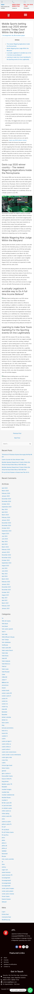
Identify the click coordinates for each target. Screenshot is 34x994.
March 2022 (5, 579)
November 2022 (6, 557)
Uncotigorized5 (6, 885)
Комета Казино (6, 899)
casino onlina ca (6, 744)
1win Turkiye (5, 639)
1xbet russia (5, 669)
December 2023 (6, 523)
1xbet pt (4, 666)
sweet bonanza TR (7, 875)
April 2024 (5, 512)
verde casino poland (7, 891)
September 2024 (6, 506)
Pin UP (4, 827)
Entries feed (5, 914)
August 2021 (5, 595)
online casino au (6, 811)
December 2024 (6, 498)
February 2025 (6, 493)
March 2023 (5, 547)
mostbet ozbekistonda (8, 795)
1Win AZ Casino (6, 621)
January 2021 (5, 608)
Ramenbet (5, 853)
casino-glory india (7, 757)
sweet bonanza (6, 872)
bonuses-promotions (7, 728)
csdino (3, 762)
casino (3, 738)
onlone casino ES (6, 816)
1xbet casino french (7, 650)
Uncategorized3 (6, 880)
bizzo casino (5, 722)
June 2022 (5, 571)
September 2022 (6, 563)
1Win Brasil (5, 623)
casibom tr (5, 736)
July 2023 (4, 536)
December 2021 (6, 587)
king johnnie (5, 781)
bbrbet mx (4, 720)
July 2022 (4, 568)
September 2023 (6, 531)
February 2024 (6, 517)
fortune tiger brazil (7, 765)
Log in (3, 911)
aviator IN (4, 698)
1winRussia (5, 645)
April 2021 (4, 600)
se (2, 861)
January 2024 (6, 520)
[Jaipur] (2, 2)
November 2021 (6, 589)
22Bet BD (4, 677)
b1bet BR (4, 709)
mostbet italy (5, 792)
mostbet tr (5, 800)
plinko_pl (4, 848)
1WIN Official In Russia (8, 637)
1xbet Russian (6, 671)
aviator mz (5, 704)
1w (2, 618)
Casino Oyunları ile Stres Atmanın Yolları (13, 459)
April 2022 (4, 576)
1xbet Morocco (6, 663)
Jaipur (2, 4)
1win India (4, 634)
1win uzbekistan (6, 642)
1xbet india (5, 653)
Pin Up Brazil (5, 829)
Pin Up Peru (5, 835)
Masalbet (4, 786)
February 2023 (6, 549)
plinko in (4, 843)
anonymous (5, 685)
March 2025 (5, 490)
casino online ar (6, 746)
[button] (25, 14)
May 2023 (5, 541)
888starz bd (5, 682)
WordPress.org (6, 919)
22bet (3, 674)
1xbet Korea (5, 655)
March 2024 (5, 514)
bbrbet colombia (6, 717)
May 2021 (4, 597)
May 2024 (5, 509)
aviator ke (4, 701)
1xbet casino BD (6, 647)
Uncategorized (7, 35)
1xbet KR (4, 658)
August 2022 (5, 565)
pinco (3, 837)
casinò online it (6, 749)
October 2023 (6, 528)
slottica (4, 867)
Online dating (5, 813)
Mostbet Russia (6, 797)
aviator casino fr (6, 696)
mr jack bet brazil (6, 805)
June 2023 (5, 538)
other (3, 819)
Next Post (17, 438)
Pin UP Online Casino (8, 832)
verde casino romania (8, 893)
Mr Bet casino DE (7, 803)
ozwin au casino (6, 821)
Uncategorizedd (6, 883)
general (4, 770)
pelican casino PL (7, 824)
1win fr (3, 631)
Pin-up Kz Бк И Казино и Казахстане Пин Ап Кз (15, 472)
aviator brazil (5, 690)
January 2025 (6, 496)
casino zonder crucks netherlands (11, 754)
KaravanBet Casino (7, 776)
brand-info (5, 733)
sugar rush (5, 869)
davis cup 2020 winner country (18, 140)
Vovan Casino (6, 896)
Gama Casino (5, 768)
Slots (3, 864)
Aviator (4, 688)
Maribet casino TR (7, 784)
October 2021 (5, 592)
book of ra (4, 730)
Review (4, 856)
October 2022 (6, 560)
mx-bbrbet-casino (7, 808)
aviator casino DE (7, 693)
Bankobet (4, 712)
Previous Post (17, 433)
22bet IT (4, 679)
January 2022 (6, 584)
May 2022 (4, 573)
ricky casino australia (8, 859)
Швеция (4, 901)
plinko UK (4, 845)
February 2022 (6, 581)
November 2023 (6, 525)
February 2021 (6, 605)
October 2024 (6, 504)
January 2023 (6, 552)
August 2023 (5, 533)
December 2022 (6, 555)
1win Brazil (5, 626)
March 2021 (5, 603)
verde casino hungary (8, 888)
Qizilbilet (4, 851)
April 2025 (4, 488)
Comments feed (6, 917)
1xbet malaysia (6, 661)
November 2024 (6, 501)
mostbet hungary (6, 789)
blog (3, 725)
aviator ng (4, 706)
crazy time (5, 760)
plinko (3, 840)
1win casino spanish (7, 629)
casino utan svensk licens (9, 752)
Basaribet (4, 714)
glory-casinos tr (6, 773)
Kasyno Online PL (7, 778)
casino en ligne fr (6, 741)
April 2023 (5, 544)
